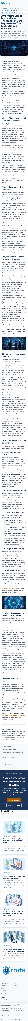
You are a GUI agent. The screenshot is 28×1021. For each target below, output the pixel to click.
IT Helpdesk (3, 990)
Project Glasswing (18, 752)
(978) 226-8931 (4, 999)
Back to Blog (8, 765)
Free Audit (17, 987)
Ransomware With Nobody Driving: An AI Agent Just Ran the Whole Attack (13, 840)
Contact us (5, 739)
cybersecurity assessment (9, 498)
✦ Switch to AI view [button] (11, 12)
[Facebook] (2, 1015)
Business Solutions (5, 993)
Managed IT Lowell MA (6, 1005)
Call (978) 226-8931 (14, 805)
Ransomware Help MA (18, 1010)
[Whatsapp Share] (16, 758)
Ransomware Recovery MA (7, 1010)
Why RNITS (17, 982)
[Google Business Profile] (8, 1015)
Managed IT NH (11, 1004)
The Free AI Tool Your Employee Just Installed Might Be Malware (14, 877)
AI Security (5, 10)
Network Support (4, 985)
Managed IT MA (19, 1004)
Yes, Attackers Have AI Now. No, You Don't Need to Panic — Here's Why (14, 950)
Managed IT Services (5, 982)
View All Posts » (5, 813)
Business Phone (4, 992)
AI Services (3, 988)
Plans (16, 985)
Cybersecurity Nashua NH (6, 1008)
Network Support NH (17, 1008)
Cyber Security (4, 983)
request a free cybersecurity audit (15, 715)
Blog (15, 983)
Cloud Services (4, 987)
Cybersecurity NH (5, 1007)
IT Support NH (15, 1005)
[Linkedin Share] (13, 758)
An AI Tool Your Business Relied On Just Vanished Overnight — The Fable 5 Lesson (13, 913)
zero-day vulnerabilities (9, 749)
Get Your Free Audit (13, 800)
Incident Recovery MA (5, 1011)
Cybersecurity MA (14, 1007)
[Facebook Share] (10, 758)
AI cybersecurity (6, 746)
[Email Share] (19, 758)
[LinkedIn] (5, 1015)
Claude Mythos (6, 752)
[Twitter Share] (7, 758)
